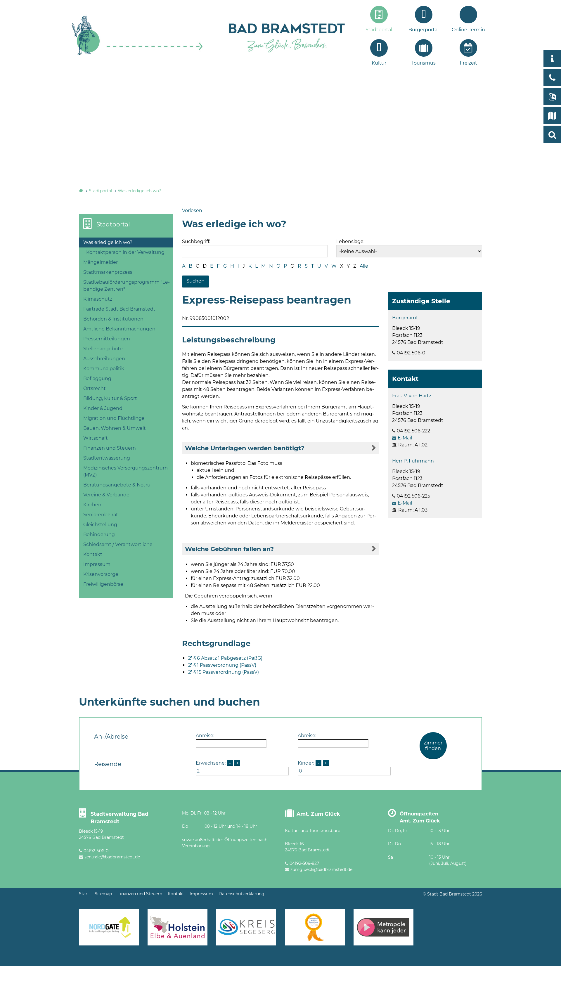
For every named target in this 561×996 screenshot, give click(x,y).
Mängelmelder (100, 262)
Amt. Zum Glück (318, 814)
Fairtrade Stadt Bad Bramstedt (119, 309)
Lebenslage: (350, 241)
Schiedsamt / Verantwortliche (118, 544)
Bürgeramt (405, 318)
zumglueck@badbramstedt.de (321, 869)
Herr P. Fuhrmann (413, 461)
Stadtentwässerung (106, 458)
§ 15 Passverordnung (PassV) (226, 672)
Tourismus (423, 63)
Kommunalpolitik (103, 368)
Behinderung (99, 534)
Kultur (379, 63)
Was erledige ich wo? (139, 190)
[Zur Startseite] (137, 54)
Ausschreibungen (104, 358)
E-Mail (405, 438)
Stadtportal (379, 29)
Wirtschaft (95, 438)
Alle (364, 266)
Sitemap (103, 893)
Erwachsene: (211, 763)
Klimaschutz (97, 299)
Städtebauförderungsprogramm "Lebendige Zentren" (126, 285)
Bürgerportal (423, 29)
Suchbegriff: (196, 241)
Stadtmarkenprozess (107, 272)
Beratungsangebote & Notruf (117, 485)
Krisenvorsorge (100, 574)
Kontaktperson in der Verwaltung (125, 252)
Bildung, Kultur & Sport (110, 398)
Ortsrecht (94, 388)
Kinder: (306, 763)
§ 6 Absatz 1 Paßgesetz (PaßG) (227, 658)
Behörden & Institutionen (113, 319)
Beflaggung (97, 378)
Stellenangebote (103, 348)
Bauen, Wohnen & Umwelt (114, 428)
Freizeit (468, 63)
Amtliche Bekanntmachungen (119, 329)
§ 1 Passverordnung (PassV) (224, 665)
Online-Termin (468, 29)
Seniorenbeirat (100, 514)
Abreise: (307, 735)
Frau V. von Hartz (411, 396)
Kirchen (92, 504)
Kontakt (92, 554)
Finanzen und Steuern (109, 448)
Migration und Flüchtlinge (114, 418)
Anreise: (205, 735)
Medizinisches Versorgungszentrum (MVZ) (125, 471)
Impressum (96, 564)
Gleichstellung (100, 524)
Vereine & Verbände (106, 495)
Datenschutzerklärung (241, 893)
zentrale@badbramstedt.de (112, 857)
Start (84, 893)
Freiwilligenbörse (103, 584)
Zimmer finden (433, 745)
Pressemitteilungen (106, 339)
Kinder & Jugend (102, 408)
